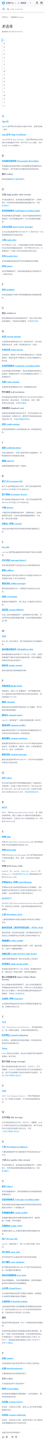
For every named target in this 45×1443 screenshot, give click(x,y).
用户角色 (34, 321)
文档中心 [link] (5, 17)
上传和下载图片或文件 (12, 1075)
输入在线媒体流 (18, 993)
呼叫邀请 (15, 179)
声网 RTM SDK (23, 874)
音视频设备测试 (23, 419)
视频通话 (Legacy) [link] (17, 17)
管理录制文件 (33, 792)
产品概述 (9, 1343)
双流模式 (5, 206)
